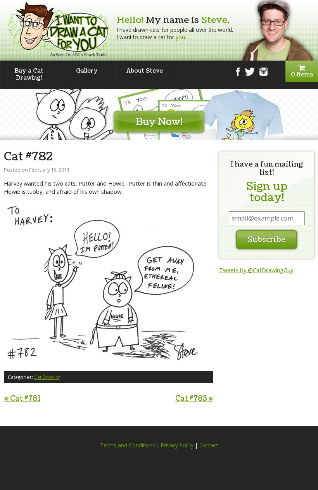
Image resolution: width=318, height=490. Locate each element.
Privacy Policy (177, 445)
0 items (302, 75)
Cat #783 (194, 398)
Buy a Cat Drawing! (28, 74)
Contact (208, 445)
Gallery (87, 71)
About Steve (144, 71)
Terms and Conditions (127, 445)
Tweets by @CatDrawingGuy (256, 270)
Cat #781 (22, 398)
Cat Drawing (47, 377)
